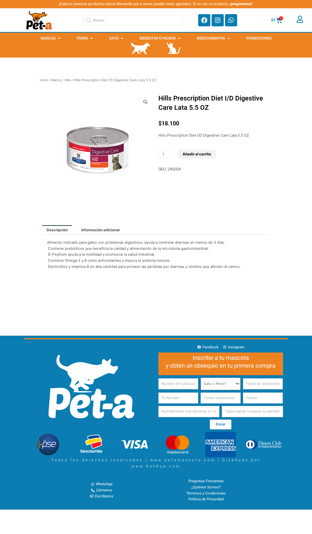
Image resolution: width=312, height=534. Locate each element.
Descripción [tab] (57, 230)
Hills (67, 80)
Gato (113, 38)
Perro (82, 38)
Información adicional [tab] (100, 230)
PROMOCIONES (259, 38)
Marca (56, 80)
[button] (145, 102)
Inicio (44, 80)
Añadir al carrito (197, 154)
